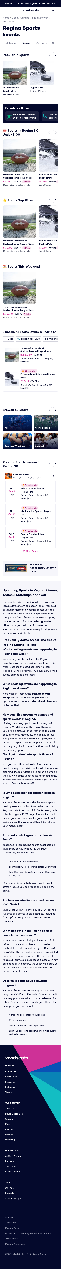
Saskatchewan (40, 17)
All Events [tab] (10, 43)
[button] (8, 339)
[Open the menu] (5, 10)
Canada (24, 17)
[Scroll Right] (55, 54)
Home (6, 17)
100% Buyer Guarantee (35, 3)
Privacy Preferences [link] (15, 1244)
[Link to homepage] (30, 10)
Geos (15, 17)
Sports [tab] (26, 43)
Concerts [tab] (41, 43)
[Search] (53, 10)
